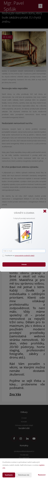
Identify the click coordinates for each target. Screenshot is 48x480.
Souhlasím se (10, 255)
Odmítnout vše (23, 475)
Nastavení (42, 475)
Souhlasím (9, 475)
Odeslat (24, 264)
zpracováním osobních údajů (24, 255)
